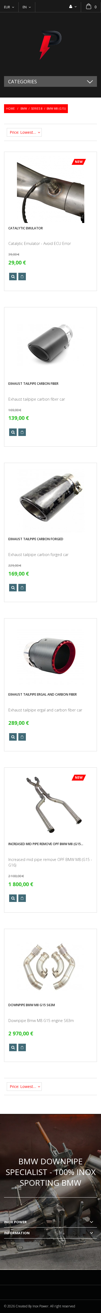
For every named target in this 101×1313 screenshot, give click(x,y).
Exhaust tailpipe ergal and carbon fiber (42, 694)
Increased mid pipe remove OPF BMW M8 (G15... (45, 844)
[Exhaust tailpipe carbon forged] (50, 500)
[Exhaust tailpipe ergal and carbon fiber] (50, 655)
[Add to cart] (22, 276)
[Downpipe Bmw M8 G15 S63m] (50, 966)
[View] (13, 276)
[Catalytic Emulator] (50, 189)
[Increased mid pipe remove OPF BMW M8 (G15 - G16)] (50, 805)
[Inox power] (50, 44)
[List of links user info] (73, 6)
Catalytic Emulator (25, 228)
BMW (23, 108)
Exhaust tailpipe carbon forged (35, 539)
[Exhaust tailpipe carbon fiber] (50, 344)
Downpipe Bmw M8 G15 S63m (31, 1005)
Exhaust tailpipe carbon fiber (33, 383)
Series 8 (37, 108)
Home (10, 108)
